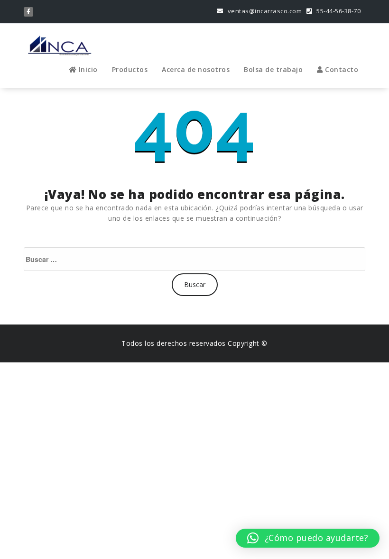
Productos (130, 69)
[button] (308, 538)
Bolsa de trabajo (273, 69)
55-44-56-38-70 (338, 11)
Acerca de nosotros (196, 69)
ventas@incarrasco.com (264, 11)
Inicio (87, 69)
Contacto (341, 69)
